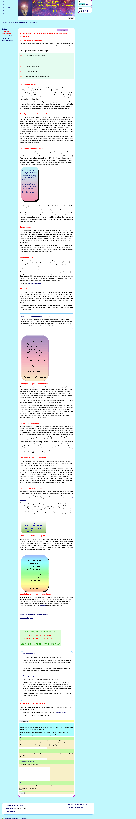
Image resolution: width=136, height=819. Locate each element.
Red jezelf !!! (5, 38)
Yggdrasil (5, 10)
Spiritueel (11, 22)
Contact (5, 2)
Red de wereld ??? (7, 35)
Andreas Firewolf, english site (77, 804)
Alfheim (35, 22)
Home (4, 8)
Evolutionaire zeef (7, 40)
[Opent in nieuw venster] (46, 638)
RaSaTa (10, 8)
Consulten (29, 22)
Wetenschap (22, 22)
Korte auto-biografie (26, 618)
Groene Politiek (11, 811)
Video (16, 22)
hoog (87, 4)
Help (4, 13)
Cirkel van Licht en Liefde (14, 805)
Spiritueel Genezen (34, 283)
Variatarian (9, 808)
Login (4, 5)
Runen (11, 10)
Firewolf (5, 22)
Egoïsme (4, 29)
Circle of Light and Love (75, 807)
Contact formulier (60, 712)
